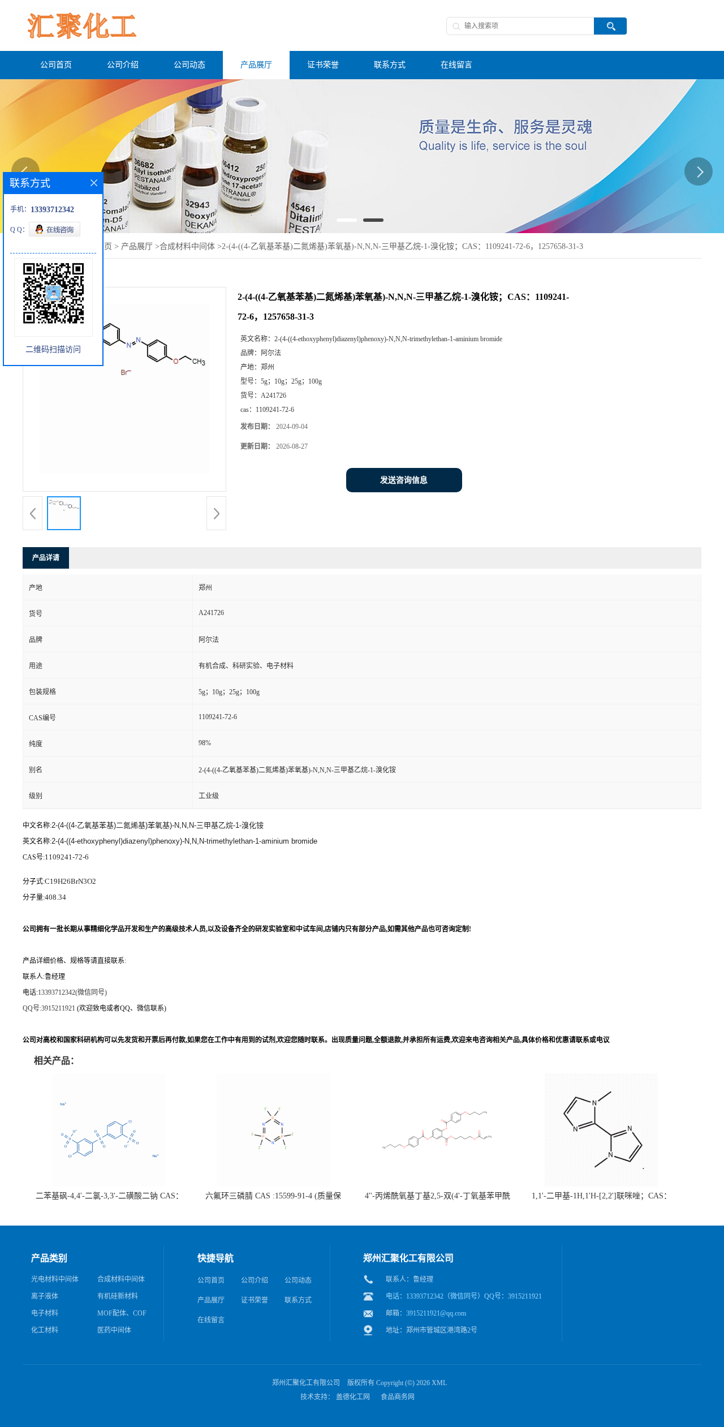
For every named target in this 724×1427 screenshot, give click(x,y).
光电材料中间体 (55, 1279)
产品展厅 (137, 246)
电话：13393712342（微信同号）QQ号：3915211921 (464, 1296)
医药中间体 (114, 1330)
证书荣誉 (254, 1300)
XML (439, 1383)
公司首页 (211, 1280)
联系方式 (298, 1300)
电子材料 (44, 1313)
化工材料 (44, 1330)
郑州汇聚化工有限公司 (306, 1383)
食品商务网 (398, 1397)
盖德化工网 (353, 1397)
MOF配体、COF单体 (121, 1315)
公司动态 (298, 1280)
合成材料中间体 (187, 246)
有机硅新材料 (117, 1296)
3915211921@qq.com (436, 1313)
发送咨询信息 (404, 480)
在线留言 (211, 1320)
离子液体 (44, 1296)
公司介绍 (254, 1280)
